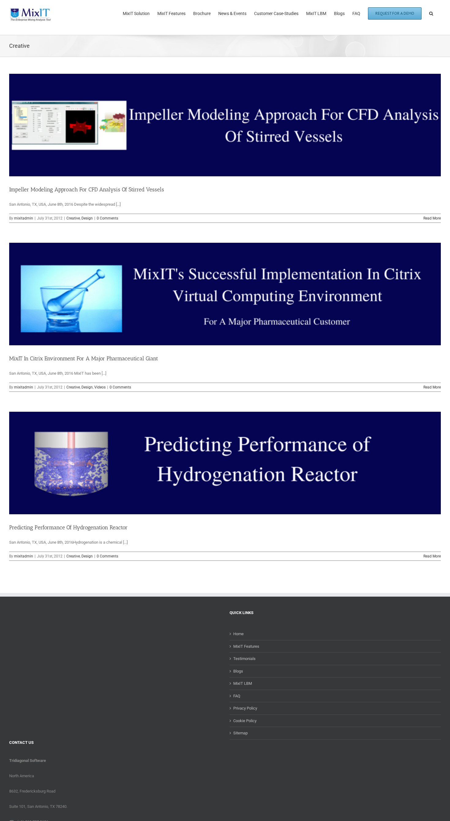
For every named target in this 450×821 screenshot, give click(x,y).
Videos (100, 387)
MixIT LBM (242, 683)
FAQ (236, 696)
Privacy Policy (245, 708)
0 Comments (107, 218)
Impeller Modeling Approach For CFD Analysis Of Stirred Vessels (86, 189)
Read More (432, 218)
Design (87, 218)
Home (238, 634)
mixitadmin (23, 218)
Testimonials (244, 658)
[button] (431, 13)
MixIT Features (246, 646)
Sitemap (240, 733)
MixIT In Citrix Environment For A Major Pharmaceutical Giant (83, 358)
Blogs (238, 671)
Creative (73, 218)
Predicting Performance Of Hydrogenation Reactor (68, 527)
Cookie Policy (245, 720)
